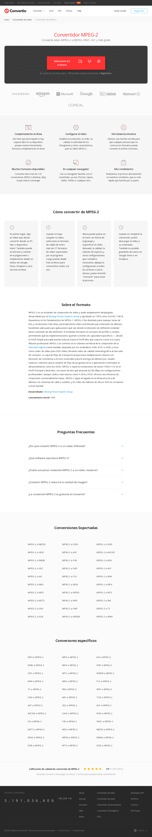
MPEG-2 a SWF (70, 608)
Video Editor (9, 2)
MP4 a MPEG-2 (35, 657)
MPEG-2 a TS (103, 608)
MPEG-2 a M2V (104, 560)
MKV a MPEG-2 (70, 681)
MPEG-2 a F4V (69, 560)
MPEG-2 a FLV (69, 576)
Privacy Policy (78, 830)
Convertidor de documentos (109, 805)
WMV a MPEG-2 (36, 665)
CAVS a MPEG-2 (70, 713)
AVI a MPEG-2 (103, 657)
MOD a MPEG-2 (36, 737)
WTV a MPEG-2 (70, 745)
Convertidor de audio (106, 799)
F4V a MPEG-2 (69, 721)
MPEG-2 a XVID (104, 544)
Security (82, 799)
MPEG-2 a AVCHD (105, 552)
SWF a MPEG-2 (104, 665)
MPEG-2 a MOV (70, 584)
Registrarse (139, 10)
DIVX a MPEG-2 (104, 713)
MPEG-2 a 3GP (69, 568)
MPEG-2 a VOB (35, 616)
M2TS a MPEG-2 (36, 729)
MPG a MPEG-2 (70, 657)
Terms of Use (64, 830)
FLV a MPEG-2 (103, 681)
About (81, 793)
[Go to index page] (15, 10)
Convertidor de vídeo (22, 19)
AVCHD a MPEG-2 (37, 713)
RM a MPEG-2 (69, 689)
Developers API (137, 793)
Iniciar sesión (120, 10)
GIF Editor (57, 2)
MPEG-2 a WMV (104, 616)
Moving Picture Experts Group (64, 316)
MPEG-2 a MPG (36, 592)
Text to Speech (70, 2)
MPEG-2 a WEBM (71, 616)
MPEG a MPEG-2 (70, 737)
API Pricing (135, 810)
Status (81, 816)
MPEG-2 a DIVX (70, 544)
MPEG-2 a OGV (35, 608)
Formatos (83, 805)
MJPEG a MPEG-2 (105, 729)
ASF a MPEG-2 (35, 705)
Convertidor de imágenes (107, 810)
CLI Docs (134, 805)
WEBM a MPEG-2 (105, 673)
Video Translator (90, 2)
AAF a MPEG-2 (69, 697)
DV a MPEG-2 (35, 721)
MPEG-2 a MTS (104, 592)
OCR (51, 10)
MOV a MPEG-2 (70, 665)
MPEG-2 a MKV (35, 584)
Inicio (6, 19)
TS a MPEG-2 (34, 689)
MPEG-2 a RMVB (36, 560)
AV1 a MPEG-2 (103, 705)
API (59, 10)
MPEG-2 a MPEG (70, 592)
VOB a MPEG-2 (35, 745)
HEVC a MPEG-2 (104, 721)
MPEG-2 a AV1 (69, 552)
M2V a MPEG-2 (70, 729)
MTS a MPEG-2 (70, 673)
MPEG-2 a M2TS (36, 600)
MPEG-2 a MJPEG (37, 544)
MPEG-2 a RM (103, 600)
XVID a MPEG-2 (104, 745)
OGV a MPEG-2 (35, 697)
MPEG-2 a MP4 (104, 584)
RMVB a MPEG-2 (105, 737)
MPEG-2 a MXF (70, 600)
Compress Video (43, 2)
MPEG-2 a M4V (104, 576)
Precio (69, 10)
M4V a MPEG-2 (35, 681)
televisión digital (36, 347)
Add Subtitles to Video (25, 2)
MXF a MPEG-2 (104, 689)
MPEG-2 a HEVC (36, 552)
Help (79, 10)
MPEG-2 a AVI (35, 576)
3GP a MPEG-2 (35, 673)
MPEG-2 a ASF (103, 568)
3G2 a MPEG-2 (69, 705)
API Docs (134, 799)
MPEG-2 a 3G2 (35, 568)
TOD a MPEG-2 (104, 697)
